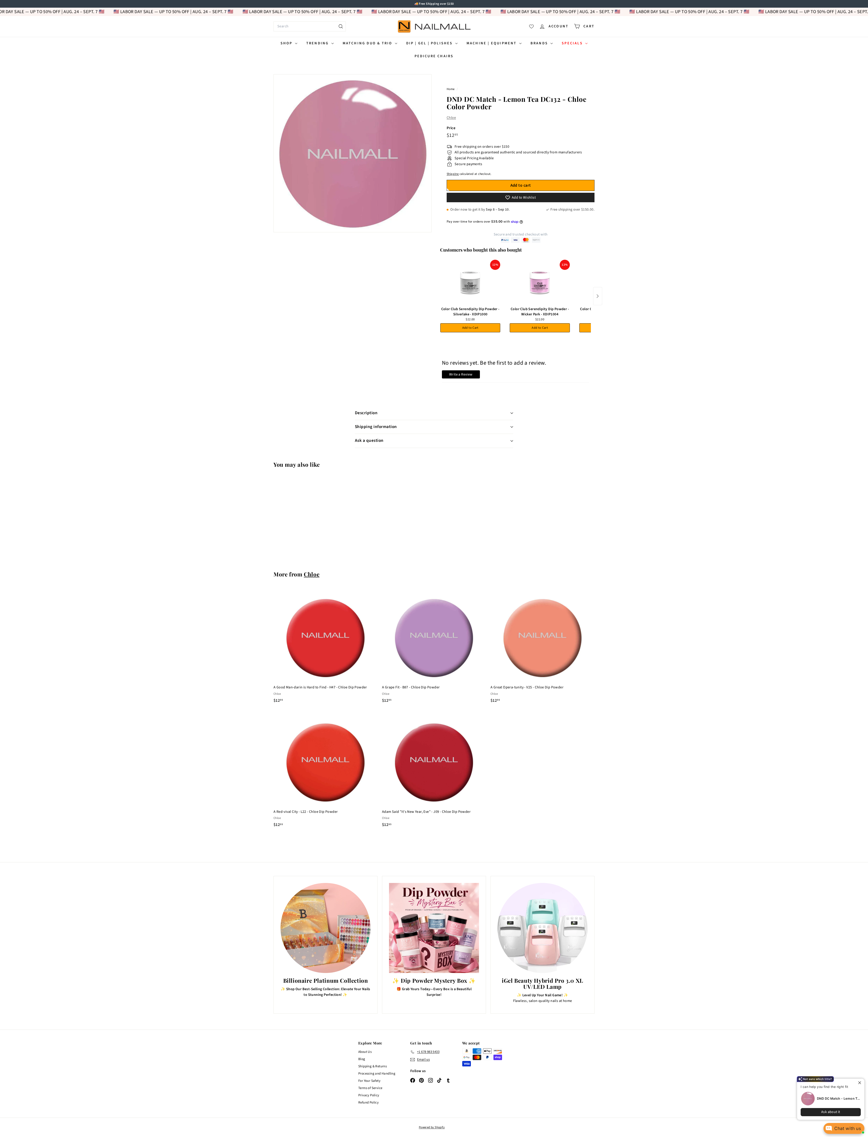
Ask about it (827, 1111)
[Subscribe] (416, 587)
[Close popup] (857, 1082)
